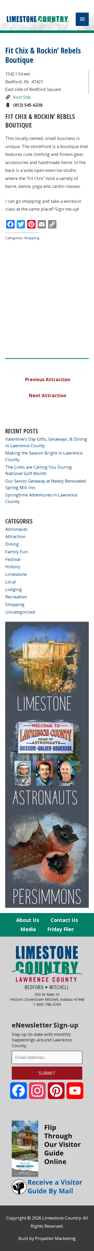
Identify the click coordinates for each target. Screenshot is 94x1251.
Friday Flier (60, 929)
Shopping (31, 238)
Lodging (13, 589)
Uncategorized (20, 612)
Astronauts (16, 529)
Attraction (15, 536)
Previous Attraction (47, 379)
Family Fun (16, 552)
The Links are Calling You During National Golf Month (38, 470)
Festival (13, 559)
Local (10, 582)
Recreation (16, 597)
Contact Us (64, 920)
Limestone (16, 574)
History (12, 567)
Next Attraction (47, 395)
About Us (27, 920)
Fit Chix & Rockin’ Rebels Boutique (43, 55)
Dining (12, 544)
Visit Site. (21, 97)
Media (28, 929)
